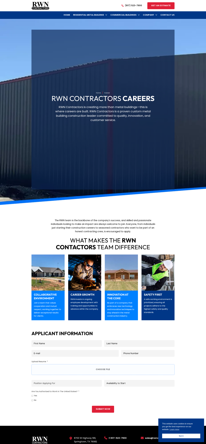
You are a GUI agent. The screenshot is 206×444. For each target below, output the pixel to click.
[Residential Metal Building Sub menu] (106, 15)
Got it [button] (181, 436)
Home (67, 15)
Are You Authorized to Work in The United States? (54, 392)
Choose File (103, 369)
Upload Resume (38, 362)
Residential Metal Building (88, 15)
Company (148, 15)
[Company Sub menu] (156, 15)
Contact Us (167, 15)
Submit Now (103, 409)
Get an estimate (161, 6)
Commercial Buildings (123, 15)
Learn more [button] (174, 429)
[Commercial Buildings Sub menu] (139, 15)
